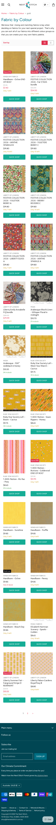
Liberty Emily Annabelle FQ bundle (14, 311)
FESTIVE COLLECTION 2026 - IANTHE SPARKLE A (41, 259)
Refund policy (39, 811)
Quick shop (14, 99)
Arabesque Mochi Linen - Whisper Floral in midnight (41, 312)
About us (12, 808)
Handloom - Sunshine (13, 530)
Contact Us (23, 808)
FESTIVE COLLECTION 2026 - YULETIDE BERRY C (41, 143)
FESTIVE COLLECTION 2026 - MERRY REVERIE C (41, 201)
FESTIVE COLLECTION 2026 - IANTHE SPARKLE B (13, 143)
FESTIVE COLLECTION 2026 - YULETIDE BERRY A (13, 201)
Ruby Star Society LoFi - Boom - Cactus (14, 418)
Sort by (6, 43)
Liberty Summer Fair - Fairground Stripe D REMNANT (13, 683)
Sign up (40, 756)
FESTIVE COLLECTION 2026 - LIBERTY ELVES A (13, 259)
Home (4, 13)
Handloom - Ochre (11, 578)
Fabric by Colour (17, 13)
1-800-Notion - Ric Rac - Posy (14, 480)
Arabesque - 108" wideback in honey (11, 364)
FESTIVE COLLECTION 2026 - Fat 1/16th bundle (41, 82)
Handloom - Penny (39, 578)
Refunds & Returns (37, 808)
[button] (46, 5)
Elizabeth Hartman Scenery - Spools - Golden (39, 630)
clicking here (42, 775)
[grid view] (45, 43)
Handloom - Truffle (39, 530)
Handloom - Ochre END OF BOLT (14, 80)
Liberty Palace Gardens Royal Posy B (41, 682)
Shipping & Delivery (8, 811)
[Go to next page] (32, 713)
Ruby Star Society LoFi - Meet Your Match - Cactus (42, 366)
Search (4, 808)
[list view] (51, 43)
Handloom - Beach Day (13, 627)
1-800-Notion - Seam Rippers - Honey (41, 418)
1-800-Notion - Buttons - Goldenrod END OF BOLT (40, 471)
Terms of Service (25, 811)
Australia (10, 785)
